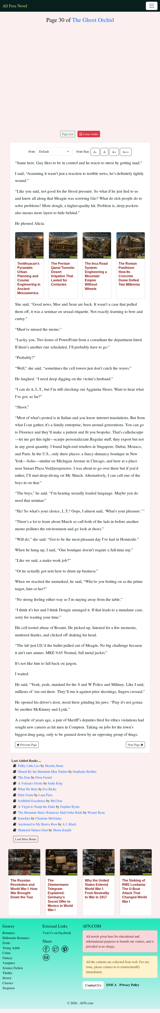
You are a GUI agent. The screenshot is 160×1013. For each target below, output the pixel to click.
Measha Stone (54, 765)
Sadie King (55, 783)
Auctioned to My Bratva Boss (37, 824)
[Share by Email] (46, 957)
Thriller (7, 973)
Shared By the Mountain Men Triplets (43, 771)
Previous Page (28, 745)
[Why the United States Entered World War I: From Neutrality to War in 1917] (99, 862)
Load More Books (25, 839)
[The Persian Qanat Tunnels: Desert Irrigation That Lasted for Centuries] (63, 245)
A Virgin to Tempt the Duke (36, 806)
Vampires (8, 963)
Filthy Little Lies (29, 765)
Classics (7, 983)
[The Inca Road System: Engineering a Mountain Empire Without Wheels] (97, 245)
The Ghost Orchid (93, 20)
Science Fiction (12, 968)
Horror (6, 978)
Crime (6, 953)
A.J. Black (69, 824)
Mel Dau (56, 800)
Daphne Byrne (70, 806)
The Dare (24, 777)
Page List (67, 134)
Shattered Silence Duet (33, 830)
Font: (32, 151)
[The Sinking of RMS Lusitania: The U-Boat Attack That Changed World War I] (136, 862)
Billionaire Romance (15, 937)
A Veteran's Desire (30, 783)
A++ (125, 152)
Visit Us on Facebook (56, 932)
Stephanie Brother (84, 771)
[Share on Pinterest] (65, 949)
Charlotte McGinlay (48, 818)
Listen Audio (90, 134)
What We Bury (28, 789)
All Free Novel (14, 6)
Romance (8, 932)
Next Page (134, 745)
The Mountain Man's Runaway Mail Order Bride (50, 812)
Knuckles (24, 818)
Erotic (6, 943)
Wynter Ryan (96, 812)
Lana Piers (45, 795)
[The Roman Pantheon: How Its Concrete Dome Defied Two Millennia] (130, 245)
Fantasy (7, 958)
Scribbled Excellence (31, 800)
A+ (114, 152)
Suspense (8, 988)
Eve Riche (49, 789)
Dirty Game (26, 795)
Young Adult (11, 948)
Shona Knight (62, 830)
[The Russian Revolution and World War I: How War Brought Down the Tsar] (24, 862)
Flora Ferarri (43, 777)
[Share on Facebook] (46, 949)
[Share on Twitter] (55, 949)
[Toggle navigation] (152, 6)
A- (95, 152)
